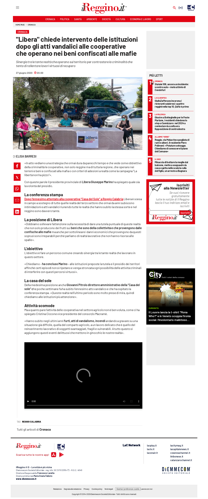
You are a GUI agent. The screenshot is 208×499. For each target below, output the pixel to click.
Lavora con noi (146, 489)
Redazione (57, 489)
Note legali (109, 489)
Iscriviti (185, 212)
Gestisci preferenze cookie (127, 489)
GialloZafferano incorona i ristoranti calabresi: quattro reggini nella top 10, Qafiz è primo (172, 103)
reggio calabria (31, 421)
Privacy (86, 489)
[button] (17, 166)
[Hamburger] (14, 7)
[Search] (174, 8)
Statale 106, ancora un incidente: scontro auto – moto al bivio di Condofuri (172, 87)
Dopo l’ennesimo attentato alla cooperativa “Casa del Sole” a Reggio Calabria (73, 199)
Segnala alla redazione (72, 489)
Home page (20, 25)
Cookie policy (97, 489)
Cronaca (31, 25)
